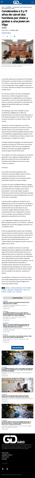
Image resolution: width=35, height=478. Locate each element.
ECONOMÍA (5, 323)
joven (25, 289)
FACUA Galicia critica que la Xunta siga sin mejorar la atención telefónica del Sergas (15, 396)
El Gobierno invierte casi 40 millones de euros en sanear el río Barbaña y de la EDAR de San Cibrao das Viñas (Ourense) (17, 314)
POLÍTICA (5, 334)
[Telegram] (14, 36)
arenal (8, 288)
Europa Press (6, 33)
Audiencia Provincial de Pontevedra (21, 288)
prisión (4, 291)
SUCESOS (5, 301)
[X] (7, 36)
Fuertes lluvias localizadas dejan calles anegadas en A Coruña (16, 303)
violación (18, 291)
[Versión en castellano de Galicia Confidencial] (17, 2)
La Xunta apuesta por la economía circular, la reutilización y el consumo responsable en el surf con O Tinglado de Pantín (16, 423)
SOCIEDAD (8, 7)
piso (28, 289)
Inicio (3, 7)
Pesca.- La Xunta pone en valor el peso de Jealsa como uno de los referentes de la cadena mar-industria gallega (16, 326)
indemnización (18, 289)
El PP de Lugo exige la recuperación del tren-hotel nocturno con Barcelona (17, 336)
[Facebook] (3, 36)
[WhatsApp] (10, 36)
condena (4, 289)
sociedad (9, 291)
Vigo (14, 291)
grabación (10, 289)
